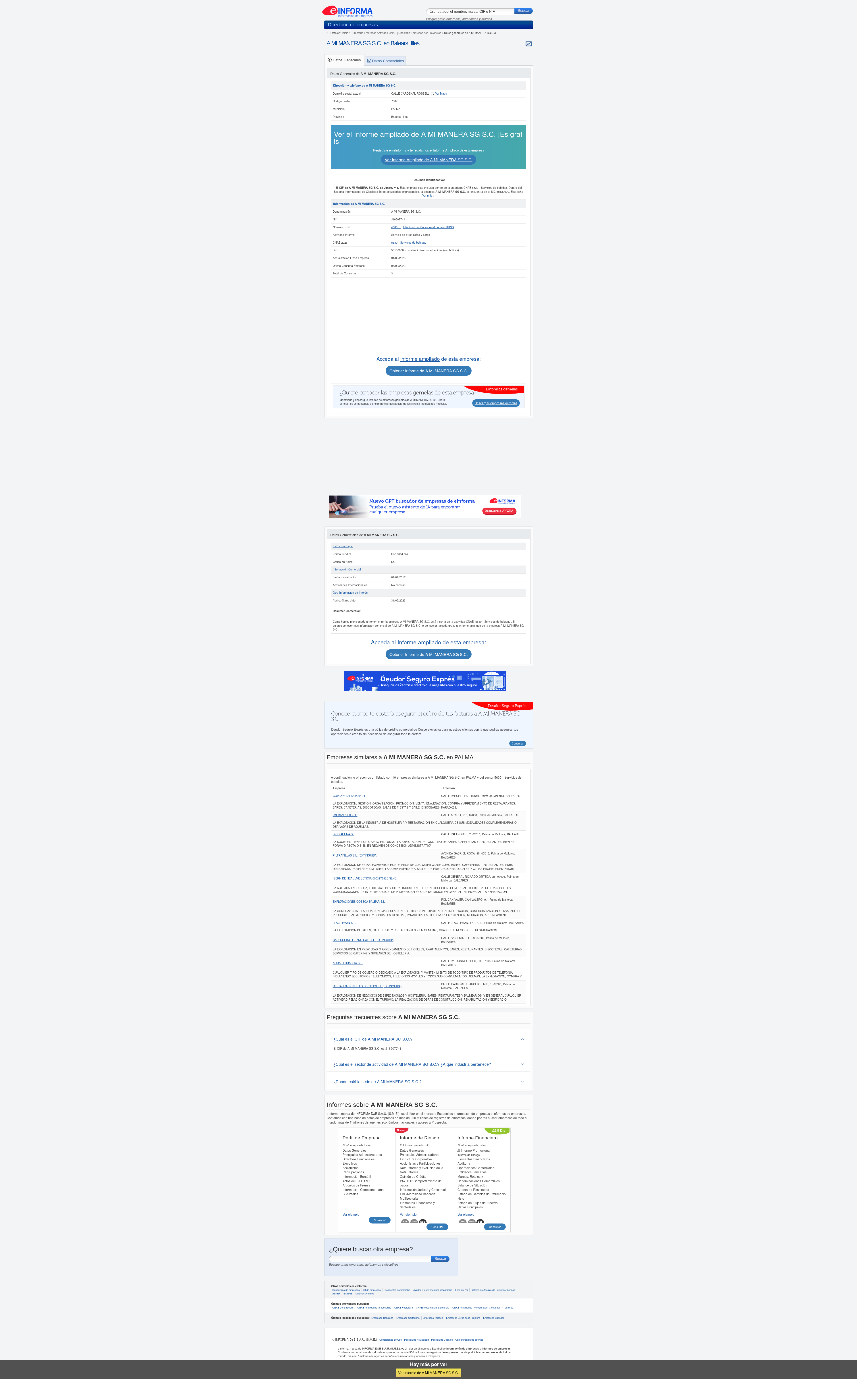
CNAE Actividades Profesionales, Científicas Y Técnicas (482, 1307)
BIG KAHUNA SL (343, 834)
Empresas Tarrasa (433, 1317)
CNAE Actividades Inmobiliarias (374, 1307)
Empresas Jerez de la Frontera (463, 1317)
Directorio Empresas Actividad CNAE (374, 33)
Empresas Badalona (382, 1317)
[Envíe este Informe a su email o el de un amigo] (529, 44)
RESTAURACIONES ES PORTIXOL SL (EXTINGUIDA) (367, 986)
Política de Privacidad (416, 1339)
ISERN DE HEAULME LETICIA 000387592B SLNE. (365, 878)
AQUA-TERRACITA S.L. (348, 963)
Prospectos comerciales (397, 1290)
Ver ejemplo (351, 1214)
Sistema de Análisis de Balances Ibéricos (493, 1290)
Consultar (380, 1220)
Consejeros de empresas (346, 1290)
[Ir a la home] (347, 10)
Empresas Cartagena (408, 1317)
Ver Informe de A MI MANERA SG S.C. (428, 1373)
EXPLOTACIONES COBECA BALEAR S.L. (359, 902)
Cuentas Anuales (365, 1293)
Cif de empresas (372, 1290)
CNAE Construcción (343, 1307)
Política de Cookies (442, 1339)
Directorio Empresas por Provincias (419, 33)
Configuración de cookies (469, 1339)
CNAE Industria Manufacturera (432, 1307)
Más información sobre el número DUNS (428, 227)
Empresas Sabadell (493, 1317)
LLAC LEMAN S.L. (344, 923)
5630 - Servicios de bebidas (408, 243)
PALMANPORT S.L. (345, 815)
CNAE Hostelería (403, 1307)
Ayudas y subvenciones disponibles (432, 1290)
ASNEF (336, 1293)
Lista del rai (461, 1290)
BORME (347, 1293)
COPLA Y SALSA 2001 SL (349, 796)
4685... (396, 227)
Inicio (345, 33)
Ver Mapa (441, 93)
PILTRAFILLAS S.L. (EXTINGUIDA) (355, 855)
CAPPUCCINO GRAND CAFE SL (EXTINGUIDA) (363, 940)
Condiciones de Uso (390, 1339)
